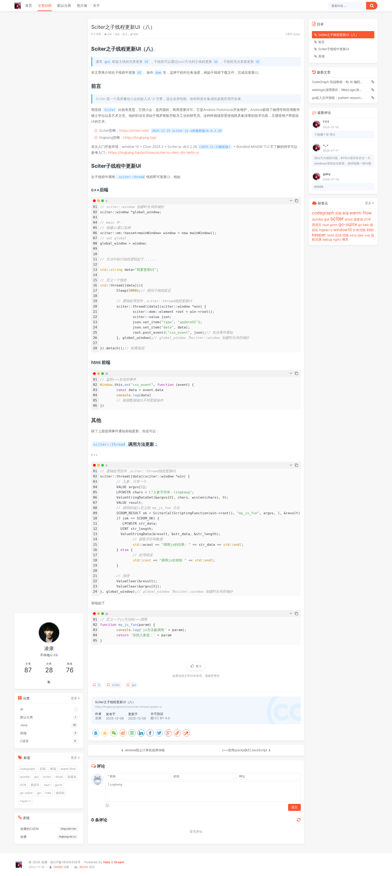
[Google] (168, 733)
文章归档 (44, 5)
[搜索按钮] (371, 6)
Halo (106, 862)
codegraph (27, 768)
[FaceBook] (150, 733)
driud (59, 776)
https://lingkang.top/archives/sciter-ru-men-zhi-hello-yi (153, 152)
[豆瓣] (132, 733)
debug (327, 239)
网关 (345, 239)
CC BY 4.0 (162, 718)
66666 (318, 186)
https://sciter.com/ (134, 130)
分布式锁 (359, 230)
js (355, 235)
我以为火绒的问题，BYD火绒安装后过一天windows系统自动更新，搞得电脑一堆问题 (342, 160)
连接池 (71, 776)
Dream (119, 862)
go (39, 793)
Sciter (296, 34)
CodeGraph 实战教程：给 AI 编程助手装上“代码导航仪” (338, 82)
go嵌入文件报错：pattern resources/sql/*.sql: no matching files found (338, 98)
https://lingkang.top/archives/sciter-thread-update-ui (128, 706)
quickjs (25, 776)
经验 (345, 235)
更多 (74, 698)
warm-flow (68, 768)
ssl (351, 235)
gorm (58, 785)
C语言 (289, 34)
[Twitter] (159, 733)
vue (367, 235)
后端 (43, 768)
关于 (96, 5)
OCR (23, 785)
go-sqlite (26, 793)
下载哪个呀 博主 (325, 134)
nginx (337, 239)
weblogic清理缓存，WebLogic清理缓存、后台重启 (338, 90)
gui (134, 685)
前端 (53, 768)
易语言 (35, 785)
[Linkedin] (141, 733)
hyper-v (25, 801)
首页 (28, 5)
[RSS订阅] (49, 682)
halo (48, 793)
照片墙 (82, 5)
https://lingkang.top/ (139, 137)
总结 (338, 235)
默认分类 (64, 5)
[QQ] (95, 733)
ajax (361, 235)
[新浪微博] (123, 733)
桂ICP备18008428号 (65, 862)
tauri (47, 785)
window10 (342, 230)
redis (330, 235)
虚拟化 (60, 793)
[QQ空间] (104, 733)
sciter (116, 685)
